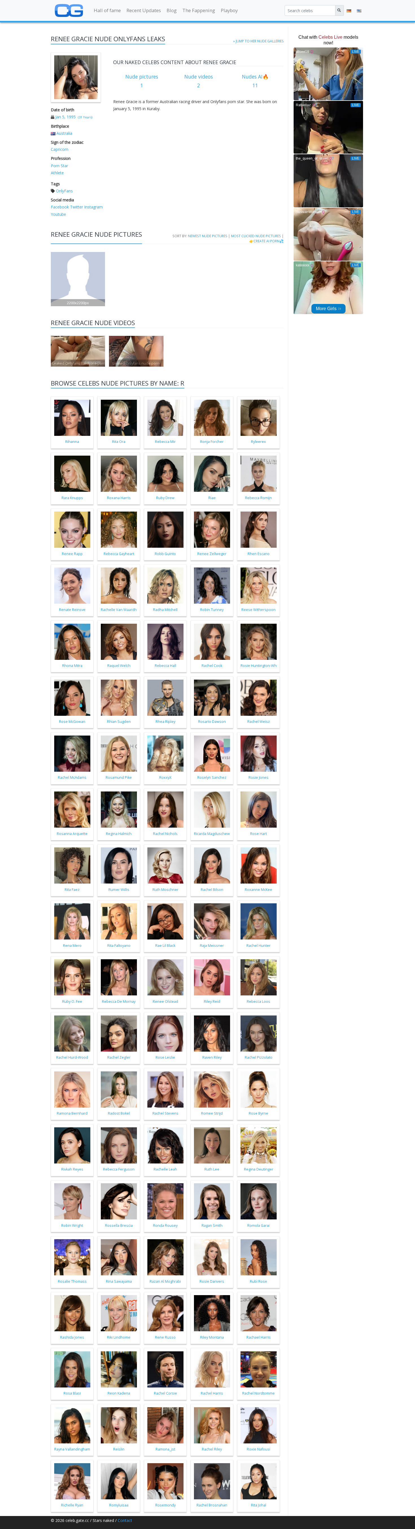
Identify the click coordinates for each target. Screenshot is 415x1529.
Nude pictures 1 (141, 81)
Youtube (58, 214)
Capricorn (59, 149)
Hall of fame (107, 10)
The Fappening (198, 10)
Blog (172, 10)
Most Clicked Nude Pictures (256, 236)
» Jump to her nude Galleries (258, 41)
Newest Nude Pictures (207, 236)
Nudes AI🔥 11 (255, 81)
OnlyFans (64, 190)
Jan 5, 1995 (65, 116)
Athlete (57, 172)
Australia (64, 133)
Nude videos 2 (198, 81)
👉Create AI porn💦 (266, 241)
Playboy (229, 10)
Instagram (93, 207)
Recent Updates (143, 10)
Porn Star (59, 165)
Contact (125, 1520)
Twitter (76, 207)
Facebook (60, 207)
